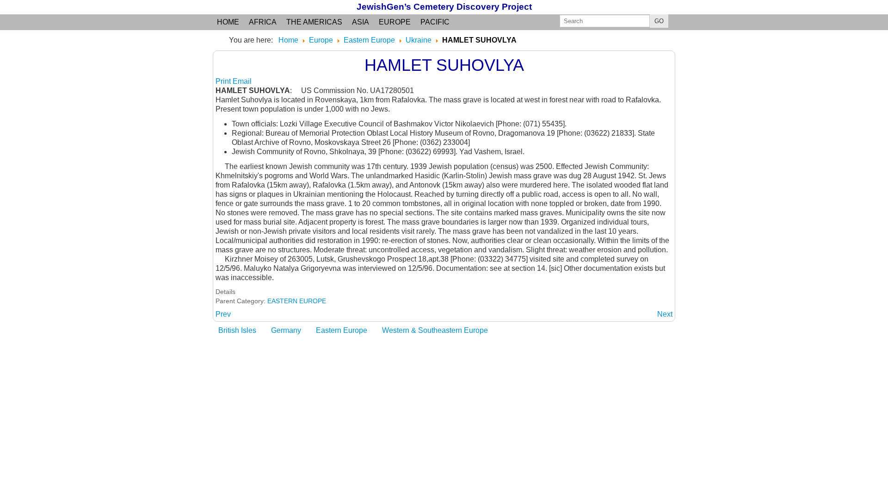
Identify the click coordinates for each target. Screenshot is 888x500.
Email (242, 81)
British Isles (237, 330)
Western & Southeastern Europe (435, 330)
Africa (263, 22)
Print (224, 81)
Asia (360, 22)
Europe (395, 22)
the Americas (314, 22)
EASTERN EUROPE (296, 301)
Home (228, 22)
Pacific (435, 22)
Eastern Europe (341, 330)
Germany (286, 330)
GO (659, 21)
